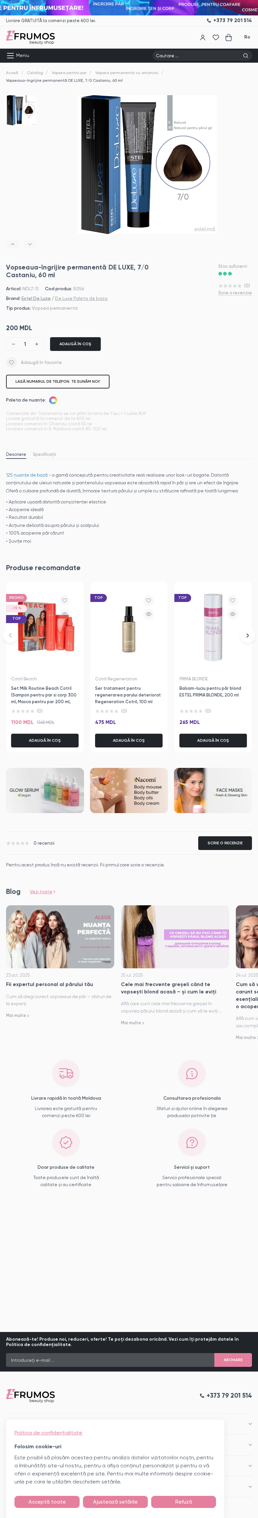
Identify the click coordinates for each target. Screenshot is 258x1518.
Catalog (35, 72)
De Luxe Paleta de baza (81, 298)
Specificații (44, 454)
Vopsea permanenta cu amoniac (127, 72)
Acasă (12, 72)
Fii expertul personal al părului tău (49, 984)
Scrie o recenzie (235, 292)
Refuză (183, 1502)
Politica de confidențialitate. (39, 1344)
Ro (247, 37)
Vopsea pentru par (69, 72)
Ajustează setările (115, 1502)
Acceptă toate (47, 1502)
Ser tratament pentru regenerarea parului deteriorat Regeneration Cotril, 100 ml (128, 695)
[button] (12, 244)
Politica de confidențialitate (48, 1433)
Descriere (16, 454)
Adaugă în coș (75, 344)
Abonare (233, 1359)
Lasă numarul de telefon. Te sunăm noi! (57, 381)
